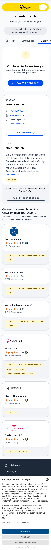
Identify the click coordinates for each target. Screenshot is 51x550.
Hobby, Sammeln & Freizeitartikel (19, 374)
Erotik (8, 369)
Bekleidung (11, 180)
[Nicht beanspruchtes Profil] (8, 29)
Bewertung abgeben (27, 82)
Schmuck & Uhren (26, 321)
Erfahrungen (28, 40)
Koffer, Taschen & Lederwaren (31, 255)
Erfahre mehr (33, 32)
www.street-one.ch (18, 115)
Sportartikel (11, 326)
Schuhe (9, 260)
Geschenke (19, 369)
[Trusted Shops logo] (25, 7)
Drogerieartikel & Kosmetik (30, 365)
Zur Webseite (24, 132)
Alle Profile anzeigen (24, 197)
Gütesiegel (11, 471)
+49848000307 (17, 111)
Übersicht (10, 40)
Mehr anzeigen (17, 123)
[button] (7, 7)
